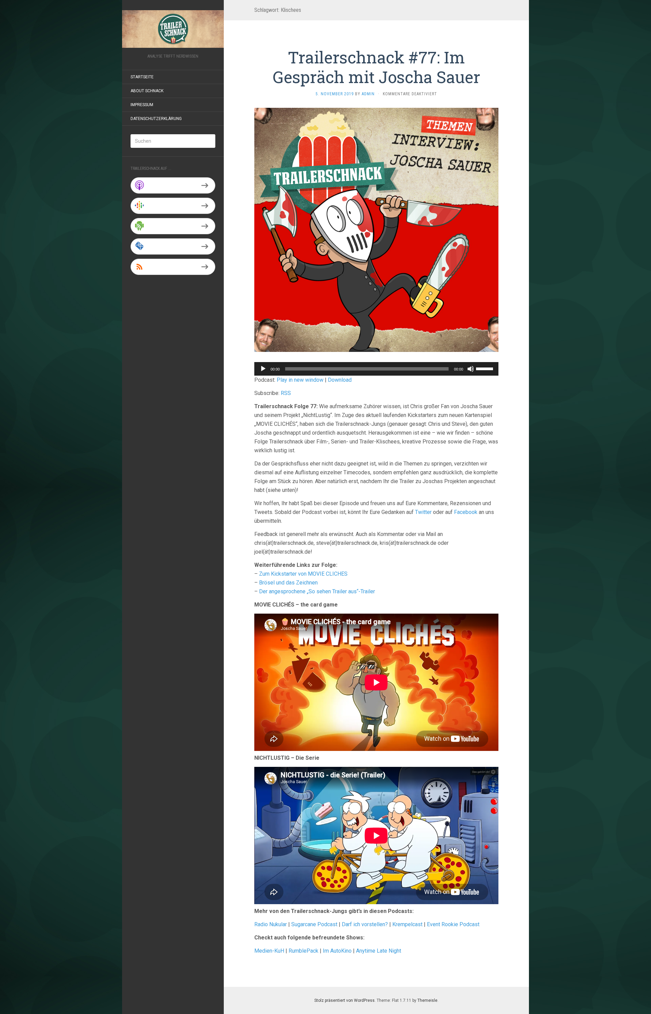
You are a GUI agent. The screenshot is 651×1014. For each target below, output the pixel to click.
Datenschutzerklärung (156, 118)
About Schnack (147, 90)
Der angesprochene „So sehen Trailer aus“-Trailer (317, 591)
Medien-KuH (269, 951)
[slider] (485, 368)
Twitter (423, 512)
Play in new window (300, 380)
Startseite (142, 77)
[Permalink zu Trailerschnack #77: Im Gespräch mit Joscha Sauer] (376, 229)
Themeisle (427, 1000)
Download (340, 380)
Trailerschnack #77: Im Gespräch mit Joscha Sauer (376, 66)
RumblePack (303, 951)
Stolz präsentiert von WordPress (344, 1000)
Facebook (465, 512)
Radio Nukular (270, 924)
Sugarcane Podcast (314, 924)
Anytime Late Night (378, 951)
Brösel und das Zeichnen (288, 582)
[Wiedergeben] (263, 368)
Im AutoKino (337, 951)
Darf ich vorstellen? (365, 924)
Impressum (142, 104)
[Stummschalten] (470, 368)
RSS (286, 393)
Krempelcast (407, 924)
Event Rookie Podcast (453, 924)
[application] (376, 369)
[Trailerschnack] (173, 29)
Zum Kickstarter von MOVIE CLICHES (303, 574)
